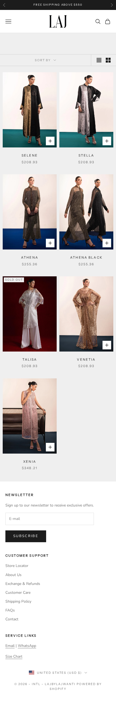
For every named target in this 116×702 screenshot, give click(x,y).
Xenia (29, 461)
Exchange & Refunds (22, 583)
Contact (11, 619)
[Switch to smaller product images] (108, 60)
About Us (13, 574)
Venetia (86, 359)
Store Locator (16, 565)
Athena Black (86, 257)
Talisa (29, 359)
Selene (30, 155)
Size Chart (13, 656)
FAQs (10, 610)
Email (10, 645)
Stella (86, 155)
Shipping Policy (18, 601)
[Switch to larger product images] (99, 60)
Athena (29, 257)
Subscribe (25, 536)
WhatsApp (27, 645)
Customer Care (17, 592)
